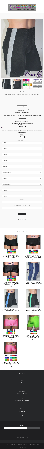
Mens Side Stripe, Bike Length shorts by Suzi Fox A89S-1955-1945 (33, 310)
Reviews (24, 219)
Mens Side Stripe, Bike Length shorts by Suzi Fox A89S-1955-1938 (10, 310)
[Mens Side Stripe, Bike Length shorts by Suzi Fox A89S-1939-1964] (33, 271)
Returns (22, 402)
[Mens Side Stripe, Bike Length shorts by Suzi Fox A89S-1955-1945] (33, 298)
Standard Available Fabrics (22, 393)
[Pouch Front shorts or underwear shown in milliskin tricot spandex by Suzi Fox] (10, 351)
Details (19, 219)
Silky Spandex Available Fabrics (22, 395)
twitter (22, 385)
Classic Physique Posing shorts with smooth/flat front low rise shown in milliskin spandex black (33, 256)
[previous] (3, 48)
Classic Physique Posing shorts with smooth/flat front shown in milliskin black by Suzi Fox (11, 283)
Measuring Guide (22, 391)
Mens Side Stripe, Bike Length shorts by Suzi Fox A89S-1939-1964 (33, 283)
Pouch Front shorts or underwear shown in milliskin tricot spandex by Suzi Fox (10, 363)
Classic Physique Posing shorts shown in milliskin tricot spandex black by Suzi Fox (11, 256)
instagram (23, 375)
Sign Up (22, 415)
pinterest (22, 382)
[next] (41, 48)
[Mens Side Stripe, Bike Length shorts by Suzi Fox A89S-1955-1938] (10, 298)
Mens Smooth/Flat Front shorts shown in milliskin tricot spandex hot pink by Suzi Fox (11, 336)
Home (22, 14)
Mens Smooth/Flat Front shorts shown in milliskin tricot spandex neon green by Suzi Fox (33, 336)
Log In (22, 413)
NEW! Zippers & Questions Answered (22, 400)
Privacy (22, 398)
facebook (22, 378)
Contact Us (22, 404)
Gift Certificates (22, 411)
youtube (22, 380)
